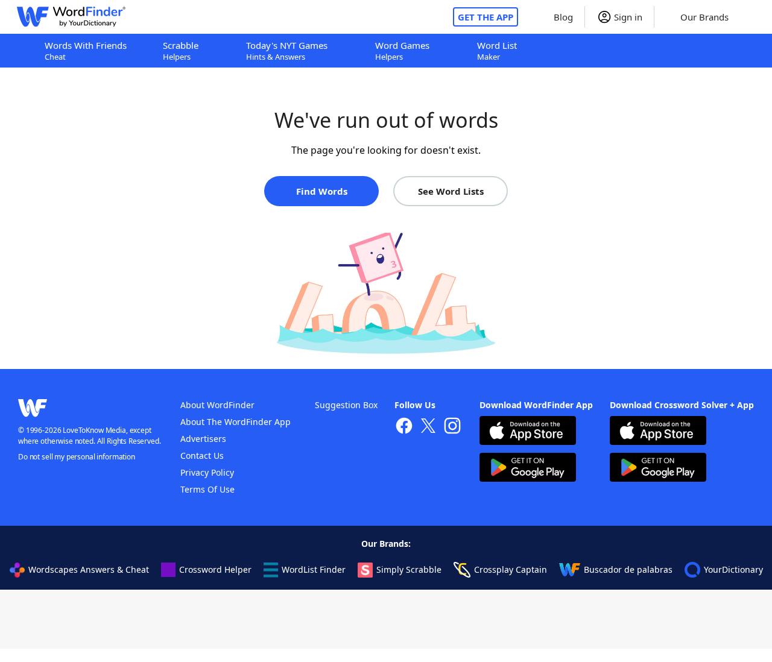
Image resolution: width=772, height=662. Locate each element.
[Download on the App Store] (527, 432)
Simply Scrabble (408, 569)
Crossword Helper (215, 569)
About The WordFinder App (235, 421)
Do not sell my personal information (76, 457)
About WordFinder (217, 405)
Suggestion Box (346, 405)
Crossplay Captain (510, 569)
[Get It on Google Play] (527, 469)
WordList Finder (314, 569)
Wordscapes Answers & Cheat (88, 569)
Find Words (321, 191)
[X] (428, 427)
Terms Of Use (207, 489)
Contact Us (202, 455)
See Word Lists (451, 191)
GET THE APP (485, 17)
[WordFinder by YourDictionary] (71, 17)
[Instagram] (452, 427)
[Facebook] (404, 427)
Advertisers (203, 438)
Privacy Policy (207, 472)
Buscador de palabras (628, 569)
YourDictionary (733, 569)
